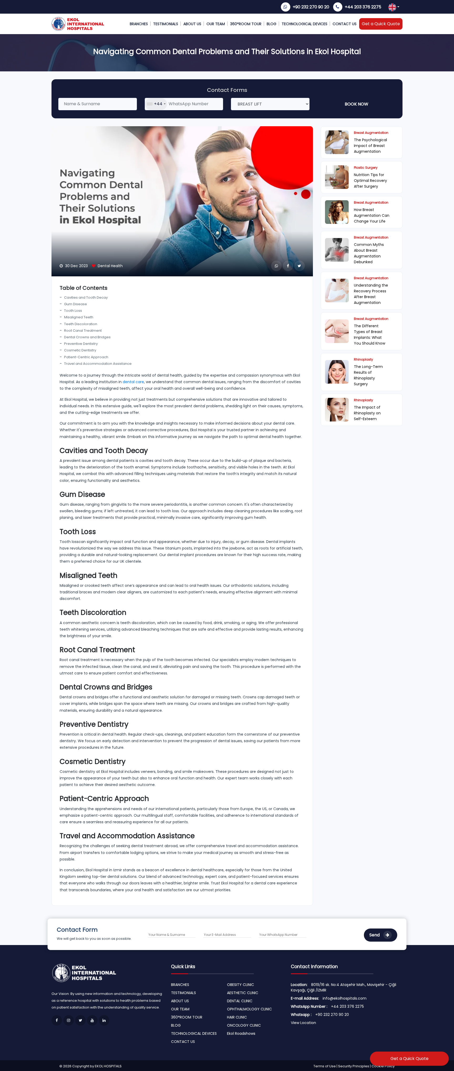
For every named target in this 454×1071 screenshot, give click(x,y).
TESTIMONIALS (165, 24)
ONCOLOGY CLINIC (244, 1025)
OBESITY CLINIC (240, 984)
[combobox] (156, 104)
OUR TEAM (216, 24)
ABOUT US (192, 24)
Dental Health (110, 265)
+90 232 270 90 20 (311, 7)
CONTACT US (345, 24)
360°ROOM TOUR (245, 24)
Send (375, 935)
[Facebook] (56, 1020)
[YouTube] (92, 1020)
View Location (303, 1022)
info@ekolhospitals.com (345, 998)
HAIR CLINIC (237, 1017)
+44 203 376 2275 (363, 7)
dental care (133, 381)
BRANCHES (139, 24)
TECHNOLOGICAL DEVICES (304, 24)
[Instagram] (68, 1020)
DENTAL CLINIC (239, 1001)
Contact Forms (227, 90)
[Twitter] (80, 1020)
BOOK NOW (356, 104)
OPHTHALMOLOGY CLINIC (249, 1009)
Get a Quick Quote (381, 24)
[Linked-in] (104, 1020)
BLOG (271, 24)
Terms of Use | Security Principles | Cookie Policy (354, 1066)
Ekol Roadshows (241, 1033)
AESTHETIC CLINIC (242, 992)
